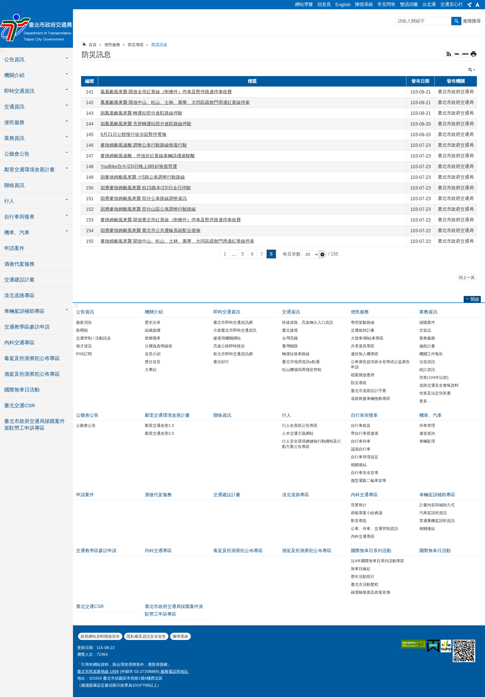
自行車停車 (360, 441)
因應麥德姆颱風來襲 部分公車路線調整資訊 (143, 198)
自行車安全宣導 (364, 472)
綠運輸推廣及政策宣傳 (370, 592)
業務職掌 (153, 338)
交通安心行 (451, 4)
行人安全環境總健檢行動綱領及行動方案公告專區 (311, 444)
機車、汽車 (430, 415)
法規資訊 (427, 361)
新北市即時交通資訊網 (233, 354)
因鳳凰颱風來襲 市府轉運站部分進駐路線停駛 (145, 123)
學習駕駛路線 (362, 322)
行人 (286, 415)
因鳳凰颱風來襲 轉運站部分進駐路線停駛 (141, 113)
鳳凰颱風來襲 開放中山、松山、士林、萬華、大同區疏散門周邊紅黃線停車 (175, 102)
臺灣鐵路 (290, 346)
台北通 (429, 4)
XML (457, 54)
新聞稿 (82, 330)
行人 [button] (9, 201)
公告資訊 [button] (14, 59)
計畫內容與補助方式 (437, 505)
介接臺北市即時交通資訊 (235, 330)
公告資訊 (85, 311)
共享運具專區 (362, 346)
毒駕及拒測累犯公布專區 (32, 358)
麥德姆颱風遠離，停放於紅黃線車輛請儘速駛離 (147, 155)
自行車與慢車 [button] (19, 217)
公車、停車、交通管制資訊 (374, 528)
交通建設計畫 (19, 280)
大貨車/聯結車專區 (367, 338)
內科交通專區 (19, 342)
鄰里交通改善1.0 (159, 425)
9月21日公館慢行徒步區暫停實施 (133, 134)
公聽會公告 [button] (16, 154)
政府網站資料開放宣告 (100, 636)
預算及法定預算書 (435, 393)
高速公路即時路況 (229, 346)
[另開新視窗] (413, 644)
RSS (448, 54)
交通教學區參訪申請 (27, 327)
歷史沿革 (153, 322)
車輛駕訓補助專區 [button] (24, 311)
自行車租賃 (360, 425)
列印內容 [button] (473, 54)
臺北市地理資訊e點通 (301, 361)
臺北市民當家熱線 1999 (98, 671)
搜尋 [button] (456, 21)
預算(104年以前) (434, 377)
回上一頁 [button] (467, 277)
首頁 (93, 44)
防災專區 (136, 44)
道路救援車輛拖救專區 (370, 398)
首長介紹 (153, 354)
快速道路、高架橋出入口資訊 (307, 322)
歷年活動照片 (362, 576)
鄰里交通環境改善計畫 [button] (29, 169)
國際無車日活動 (22, 390)
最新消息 (84, 322)
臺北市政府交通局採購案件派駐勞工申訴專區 (34, 424)
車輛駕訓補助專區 (437, 494)
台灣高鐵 (290, 338)
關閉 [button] (469, 4)
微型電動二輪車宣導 (368, 480)
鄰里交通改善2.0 (159, 433)
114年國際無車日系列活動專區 (377, 561)
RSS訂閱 (84, 354)
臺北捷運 (290, 330)
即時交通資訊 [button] (19, 91)
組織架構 (153, 330)
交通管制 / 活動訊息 (93, 338)
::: (6, 3)
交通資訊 (291, 311)
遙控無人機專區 (364, 354)
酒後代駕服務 (19, 264)
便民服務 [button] (14, 122)
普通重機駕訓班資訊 (437, 520)
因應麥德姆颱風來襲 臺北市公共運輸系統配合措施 (150, 230)
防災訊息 (159, 44)
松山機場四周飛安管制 (301, 369)
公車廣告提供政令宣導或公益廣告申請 (380, 364)
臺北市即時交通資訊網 (233, 322)
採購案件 (427, 322)
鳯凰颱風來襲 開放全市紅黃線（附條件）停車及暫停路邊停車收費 (166, 91)
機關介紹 (154, 311)
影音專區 (359, 520)
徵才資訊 (84, 346)
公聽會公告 (87, 415)
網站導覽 (304, 4)
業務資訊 (428, 311)
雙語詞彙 (409, 4)
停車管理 (427, 425)
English (343, 4)
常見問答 (386, 4)
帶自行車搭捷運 (364, 433)
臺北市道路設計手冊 (368, 390)
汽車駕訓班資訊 (433, 513)
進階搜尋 (472, 21)
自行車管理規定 (364, 457)
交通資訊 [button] (14, 107)
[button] (322, 254)
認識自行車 (360, 449)
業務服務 (427, 338)
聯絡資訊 (14, 185)
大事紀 (151, 369)
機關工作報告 (431, 354)
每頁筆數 (292, 254)
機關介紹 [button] (14, 75)
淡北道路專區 (19, 295)
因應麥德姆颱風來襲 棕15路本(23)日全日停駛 (145, 187)
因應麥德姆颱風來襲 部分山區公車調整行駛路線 (148, 209)
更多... (425, 401)
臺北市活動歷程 (364, 584)
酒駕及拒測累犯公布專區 (32, 374)
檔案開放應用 (362, 375)
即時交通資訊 (226, 311)
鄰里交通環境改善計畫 (167, 415)
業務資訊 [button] (14, 138)
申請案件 (14, 248)
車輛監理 (427, 441)
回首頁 (324, 4)
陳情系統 (364, 4)
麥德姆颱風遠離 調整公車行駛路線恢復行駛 (143, 145)
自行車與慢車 (364, 415)
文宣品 (425, 330)
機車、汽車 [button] (16, 232)
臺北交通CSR (19, 405)
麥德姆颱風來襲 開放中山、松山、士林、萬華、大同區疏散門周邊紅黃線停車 (177, 241)
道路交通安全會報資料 (439, 385)
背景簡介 (359, 505)
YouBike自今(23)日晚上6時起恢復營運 (138, 166)
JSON (465, 54)
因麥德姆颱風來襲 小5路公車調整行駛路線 (142, 177)
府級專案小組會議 (366, 513)
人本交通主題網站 (298, 433)
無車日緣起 (360, 568)
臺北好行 (221, 361)
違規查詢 (427, 433)
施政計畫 (427, 346)
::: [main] (82, 43)
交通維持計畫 (362, 330)
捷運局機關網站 (227, 338)
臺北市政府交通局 (36, 28)
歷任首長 (153, 361)
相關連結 (359, 465)
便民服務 (112, 44)
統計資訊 (427, 369)
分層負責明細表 (158, 346)
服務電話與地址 (174, 671)
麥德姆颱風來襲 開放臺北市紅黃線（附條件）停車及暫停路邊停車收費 (170, 219)
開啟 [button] (474, 299)
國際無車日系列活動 (371, 550)
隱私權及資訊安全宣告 (146, 636)
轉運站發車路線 (296, 354)
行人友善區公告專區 (299, 425)
